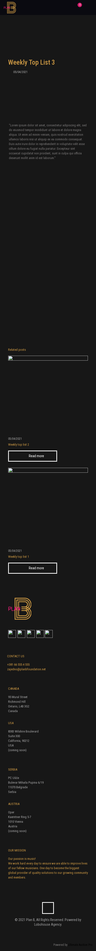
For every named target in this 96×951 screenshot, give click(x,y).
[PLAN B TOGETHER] (10, 7)
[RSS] (51, 933)
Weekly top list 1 (18, 556)
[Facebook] (44, 933)
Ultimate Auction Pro (80, 945)
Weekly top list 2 (18, 444)
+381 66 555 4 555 (18, 664)
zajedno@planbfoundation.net (26, 669)
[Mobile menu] (89, 7)
